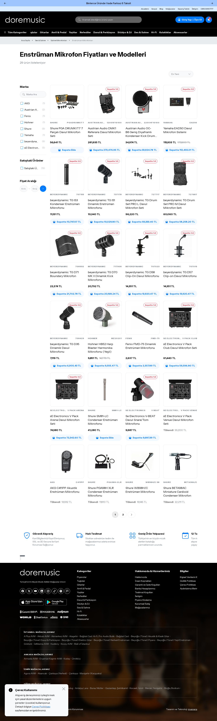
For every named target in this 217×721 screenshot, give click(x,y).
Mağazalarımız (142, 607)
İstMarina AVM (41, 643)
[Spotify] (61, 591)
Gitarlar (44, 32)
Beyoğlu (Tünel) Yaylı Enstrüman (173, 640)
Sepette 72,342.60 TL (69, 437)
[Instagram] (48, 591)
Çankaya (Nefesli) (58, 673)
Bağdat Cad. (122, 636)
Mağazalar (170, 9)
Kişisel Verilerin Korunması (69, 709)
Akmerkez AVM (59, 636)
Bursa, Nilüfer (96, 688)
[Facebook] (23, 591)
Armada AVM (31, 658)
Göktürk (28, 643)
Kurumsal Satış (142, 603)
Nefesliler (85, 32)
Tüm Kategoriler (17, 32)
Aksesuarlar (180, 32)
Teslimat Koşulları (144, 592)
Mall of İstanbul (82, 643)
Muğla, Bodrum (172, 688)
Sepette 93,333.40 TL (144, 221)
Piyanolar (82, 577)
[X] (29, 591)
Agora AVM (30, 673)
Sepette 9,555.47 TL (107, 365)
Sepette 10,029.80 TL (106, 221)
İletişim (195, 9)
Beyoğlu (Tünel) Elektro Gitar (77, 640)
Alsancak (42, 673)
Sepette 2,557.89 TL (144, 365)
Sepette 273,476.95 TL (106, 149)
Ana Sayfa (25, 40)
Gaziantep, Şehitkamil (116, 688)
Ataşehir (73, 636)
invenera (192, 709)
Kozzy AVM (66, 643)
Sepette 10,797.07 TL (69, 221)
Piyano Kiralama (143, 600)
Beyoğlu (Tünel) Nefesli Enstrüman (111, 640)
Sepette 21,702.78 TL (69, 293)
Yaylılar (73, 32)
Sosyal (154, 9)
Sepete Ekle (69, 149)
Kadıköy (55, 643)
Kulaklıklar (165, 32)
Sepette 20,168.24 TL (106, 293)
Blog (161, 9)
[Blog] (67, 591)
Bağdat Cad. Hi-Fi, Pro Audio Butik (97, 636)
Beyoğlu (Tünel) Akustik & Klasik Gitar (150, 636)
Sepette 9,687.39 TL (144, 437)
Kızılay (67, 658)
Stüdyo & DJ (125, 32)
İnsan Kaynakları (143, 580)
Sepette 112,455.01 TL (182, 149)
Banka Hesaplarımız (145, 588)
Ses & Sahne (141, 32)
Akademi (145, 9)
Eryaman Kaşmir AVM (51, 658)
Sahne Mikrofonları (59, 40)
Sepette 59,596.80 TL (182, 365)
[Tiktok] (54, 591)
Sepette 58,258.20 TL (182, 221)
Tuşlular (32, 32)
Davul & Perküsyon (104, 32)
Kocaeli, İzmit (136, 688)
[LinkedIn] (42, 591)
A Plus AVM (29, 636)
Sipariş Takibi (183, 9)
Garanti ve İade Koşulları (147, 584)
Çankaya (73, 673)
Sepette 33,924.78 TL (144, 149)
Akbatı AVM (43, 636)
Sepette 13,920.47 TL (144, 293)
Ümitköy (76, 658)
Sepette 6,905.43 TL (69, 365)
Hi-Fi (154, 32)
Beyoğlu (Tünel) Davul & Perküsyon (42, 640)
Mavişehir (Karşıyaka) (91, 673)
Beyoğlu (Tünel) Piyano (143, 640)
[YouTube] (35, 591)
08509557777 (207, 9)
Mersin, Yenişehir (153, 688)
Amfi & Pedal (58, 32)
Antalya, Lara (81, 688)
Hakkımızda (141, 577)
